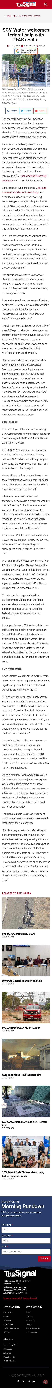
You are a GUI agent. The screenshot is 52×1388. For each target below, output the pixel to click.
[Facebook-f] (18, 1381)
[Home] (3, 15)
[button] (6, 4)
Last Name (6, 1236)
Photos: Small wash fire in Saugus (21, 1027)
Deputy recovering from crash (19, 933)
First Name (6, 1225)
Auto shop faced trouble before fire (22, 1074)
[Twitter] (23, 1381)
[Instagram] (29, 1381)
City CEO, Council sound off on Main (22, 980)
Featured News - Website (30, 15)
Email (4, 1246)
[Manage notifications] (45, 1382)
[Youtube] (34, 1381)
